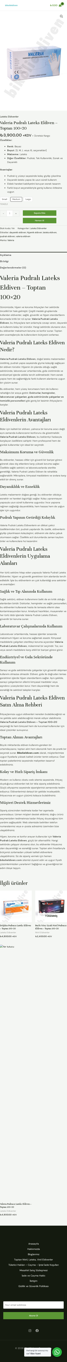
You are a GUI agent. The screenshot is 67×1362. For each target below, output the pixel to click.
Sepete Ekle (39, 213)
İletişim (33, 1280)
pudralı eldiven (7, 236)
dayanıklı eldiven (17, 232)
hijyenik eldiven (34, 232)
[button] (61, 16)
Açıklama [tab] (5, 255)
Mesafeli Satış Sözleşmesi (34, 1270)
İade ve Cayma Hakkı (33, 1275)
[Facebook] (37, 1330)
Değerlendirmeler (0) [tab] (13, 267)
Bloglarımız (33, 1254)
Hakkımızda (33, 1249)
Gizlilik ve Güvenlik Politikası (33, 1286)
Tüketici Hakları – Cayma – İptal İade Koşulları (33, 1264)
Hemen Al (39, 220)
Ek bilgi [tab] (4, 261)
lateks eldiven (50, 232)
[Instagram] (29, 1330)
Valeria (10, 240)
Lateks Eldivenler (9, 116)
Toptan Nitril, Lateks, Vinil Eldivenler (33, 1259)
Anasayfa (33, 1243)
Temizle (4, 204)
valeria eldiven (23, 236)
